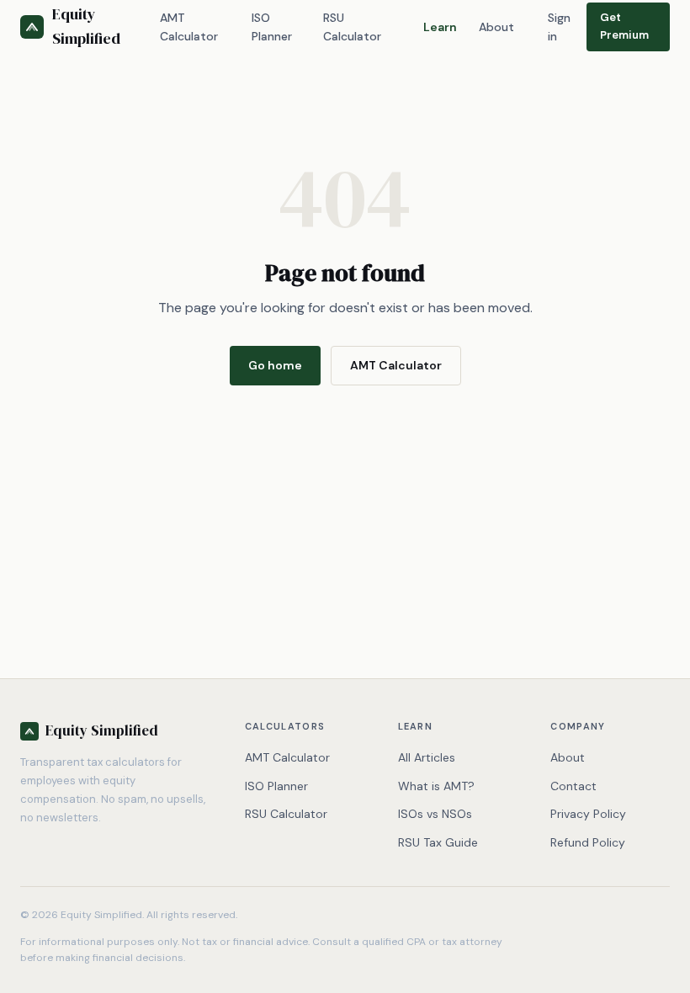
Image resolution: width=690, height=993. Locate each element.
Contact (573, 786)
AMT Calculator (189, 27)
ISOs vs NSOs (435, 813)
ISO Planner (272, 27)
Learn (440, 27)
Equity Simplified (86, 26)
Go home (275, 365)
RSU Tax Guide (438, 842)
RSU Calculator (352, 27)
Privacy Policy (588, 813)
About (496, 27)
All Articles (426, 757)
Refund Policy (587, 842)
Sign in (559, 27)
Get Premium (624, 26)
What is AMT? (436, 786)
